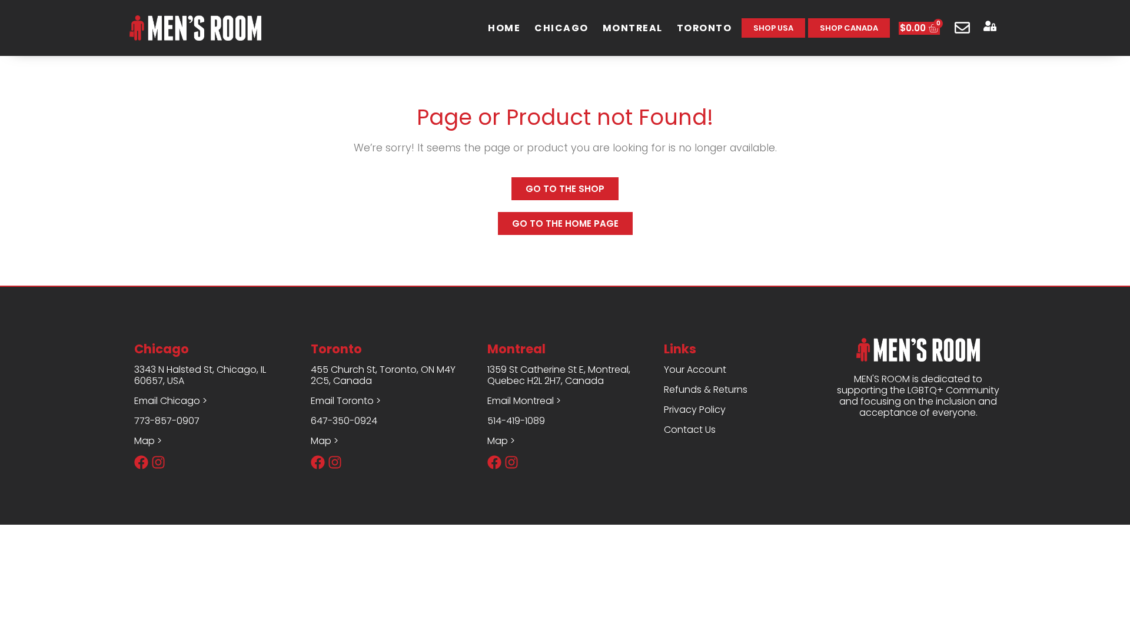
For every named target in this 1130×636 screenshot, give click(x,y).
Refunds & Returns (705, 389)
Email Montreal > (524, 401)
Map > (148, 441)
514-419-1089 (516, 421)
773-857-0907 (167, 421)
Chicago (561, 28)
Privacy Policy (695, 409)
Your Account (695, 369)
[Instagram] (158, 462)
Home (504, 28)
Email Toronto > (346, 401)
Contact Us (690, 429)
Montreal (633, 28)
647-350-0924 (344, 421)
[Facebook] (141, 462)
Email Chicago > (170, 401)
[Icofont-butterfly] (175, 462)
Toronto (704, 28)
